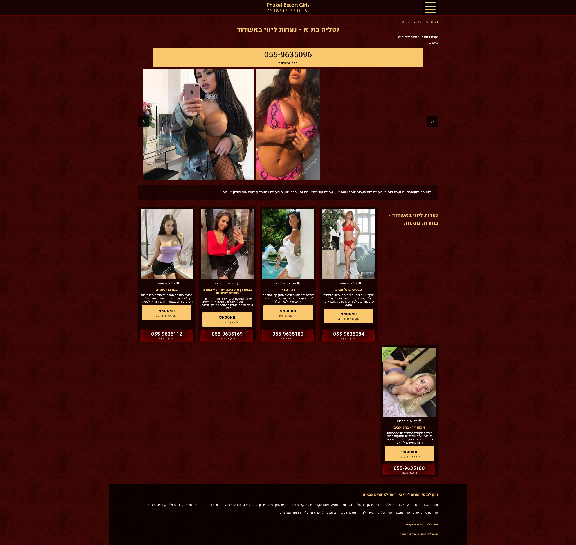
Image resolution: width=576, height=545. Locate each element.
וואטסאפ (349, 314)
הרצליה (389, 504)
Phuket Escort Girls (288, 8)
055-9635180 (288, 334)
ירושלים (359, 504)
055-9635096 (288, 55)
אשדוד (425, 504)
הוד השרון (402, 504)
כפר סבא (346, 504)
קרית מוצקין (402, 512)
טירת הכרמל (233, 504)
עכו (181, 504)
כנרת (219, 504)
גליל (270, 504)
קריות (151, 504)
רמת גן (353, 512)
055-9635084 (348, 334)
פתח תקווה (322, 504)
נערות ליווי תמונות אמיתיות (297, 512)
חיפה (246, 504)
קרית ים (417, 512)
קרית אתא (431, 512)
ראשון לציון (367, 512)
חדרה (379, 504)
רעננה (343, 512)
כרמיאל (209, 504)
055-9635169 (227, 334)
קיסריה (161, 504)
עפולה (173, 504)
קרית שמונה (384, 512)
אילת (435, 504)
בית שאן (280, 504)
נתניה (334, 504)
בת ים (414, 504)
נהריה (198, 504)
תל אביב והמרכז (327, 512)
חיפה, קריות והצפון (300, 504)
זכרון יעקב (258, 504)
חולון (370, 504)
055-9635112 (166, 334)
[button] (430, 7)
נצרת (189, 504)
